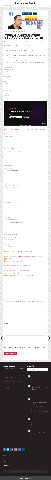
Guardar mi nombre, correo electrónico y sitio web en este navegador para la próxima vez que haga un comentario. (24, 348)
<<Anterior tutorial (8, 279)
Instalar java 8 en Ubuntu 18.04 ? (41, 432)
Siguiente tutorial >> (43, 279)
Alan (32, 387)
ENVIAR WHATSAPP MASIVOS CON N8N (11, 384)
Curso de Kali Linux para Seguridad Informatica (13, 381)
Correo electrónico (8, 331)
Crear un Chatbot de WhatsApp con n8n (11, 373)
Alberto (32, 375)
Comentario (7, 305)
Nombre (6, 323)
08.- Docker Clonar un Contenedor (41, 421)
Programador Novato (25, 3)
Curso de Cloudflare (8, 377)
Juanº (32, 400)
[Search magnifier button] (50, 5)
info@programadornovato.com (15, 461)
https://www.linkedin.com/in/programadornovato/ (20, 268)
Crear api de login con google (41, 375)
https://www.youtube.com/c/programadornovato (23, 275)
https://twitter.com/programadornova (16, 267)
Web (5, 338)
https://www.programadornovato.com (19, 272)
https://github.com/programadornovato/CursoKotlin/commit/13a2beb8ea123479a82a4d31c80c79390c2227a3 (26, 129)
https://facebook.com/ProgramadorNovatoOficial (20, 265)
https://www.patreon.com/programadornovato (27, 273)
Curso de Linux (6, 388)
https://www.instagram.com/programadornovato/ (20, 270)
